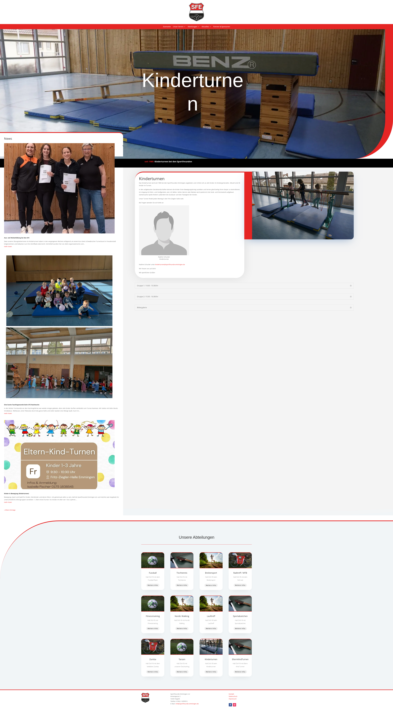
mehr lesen (8, 246)
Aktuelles (205, 27)
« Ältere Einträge (9, 510)
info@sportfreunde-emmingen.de (187, 704)
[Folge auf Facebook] (230, 704)
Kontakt (231, 694)
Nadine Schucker (164, 257)
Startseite (167, 27)
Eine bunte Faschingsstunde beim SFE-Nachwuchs (21, 405)
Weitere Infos (153, 585)
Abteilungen (192, 27)
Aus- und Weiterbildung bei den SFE (16, 238)
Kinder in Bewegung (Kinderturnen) (16, 493)
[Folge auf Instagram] (234, 704)
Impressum (233, 699)
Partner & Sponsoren (221, 27)
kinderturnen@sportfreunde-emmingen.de (170, 264)
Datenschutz (233, 696)
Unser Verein (178, 27)
